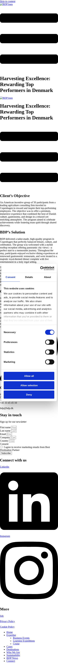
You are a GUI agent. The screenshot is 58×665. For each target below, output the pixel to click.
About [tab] (47, 277)
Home (9, 632)
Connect (10, 661)
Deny (29, 394)
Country (4, 440)
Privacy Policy (7, 621)
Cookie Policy (7, 626)
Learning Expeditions (24, 640)
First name (5, 427)
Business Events (21, 638)
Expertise (11, 635)
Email (3, 434)
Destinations (12, 649)
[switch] (49, 342)
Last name (5, 430)
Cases (9, 646)
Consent (4, 444)
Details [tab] (29, 277)
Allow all (29, 376)
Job (2, 616)
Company (5, 437)
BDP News (12, 658)
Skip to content (7, 1)
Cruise (16, 643)
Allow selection (29, 385)
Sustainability (13, 655)
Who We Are (13, 652)
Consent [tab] (10, 277)
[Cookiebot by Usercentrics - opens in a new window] (41, 268)
